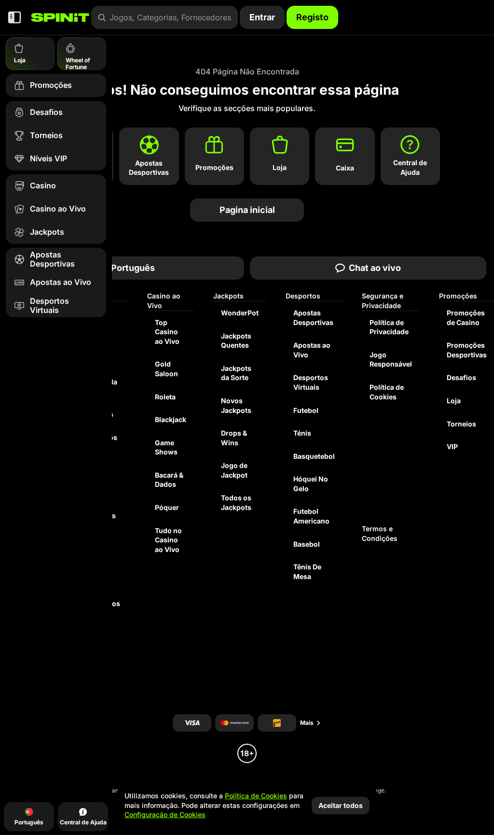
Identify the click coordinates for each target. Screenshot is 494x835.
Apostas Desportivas (313, 317)
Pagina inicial (247, 210)
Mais (307, 722)
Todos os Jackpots (236, 502)
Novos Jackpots (236, 405)
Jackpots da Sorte (236, 373)
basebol (306, 544)
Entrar (262, 17)
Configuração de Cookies (165, 815)
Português (133, 268)
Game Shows (166, 447)
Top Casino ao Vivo (167, 331)
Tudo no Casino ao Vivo (168, 539)
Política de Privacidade (389, 327)
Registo (312, 17)
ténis (302, 433)
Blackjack (170, 419)
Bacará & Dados (169, 480)
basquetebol (314, 456)
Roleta (165, 397)
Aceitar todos (340, 805)
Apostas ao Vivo (311, 350)
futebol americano (311, 516)
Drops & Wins (234, 438)
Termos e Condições (380, 533)
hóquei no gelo (310, 484)
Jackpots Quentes (236, 341)
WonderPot (240, 313)
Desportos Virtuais (310, 382)
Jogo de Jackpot (234, 470)
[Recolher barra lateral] (14, 17)
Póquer (167, 507)
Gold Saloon (166, 369)
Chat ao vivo (375, 268)
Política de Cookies (387, 392)
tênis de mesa (307, 571)
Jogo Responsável (391, 359)
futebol (305, 410)
